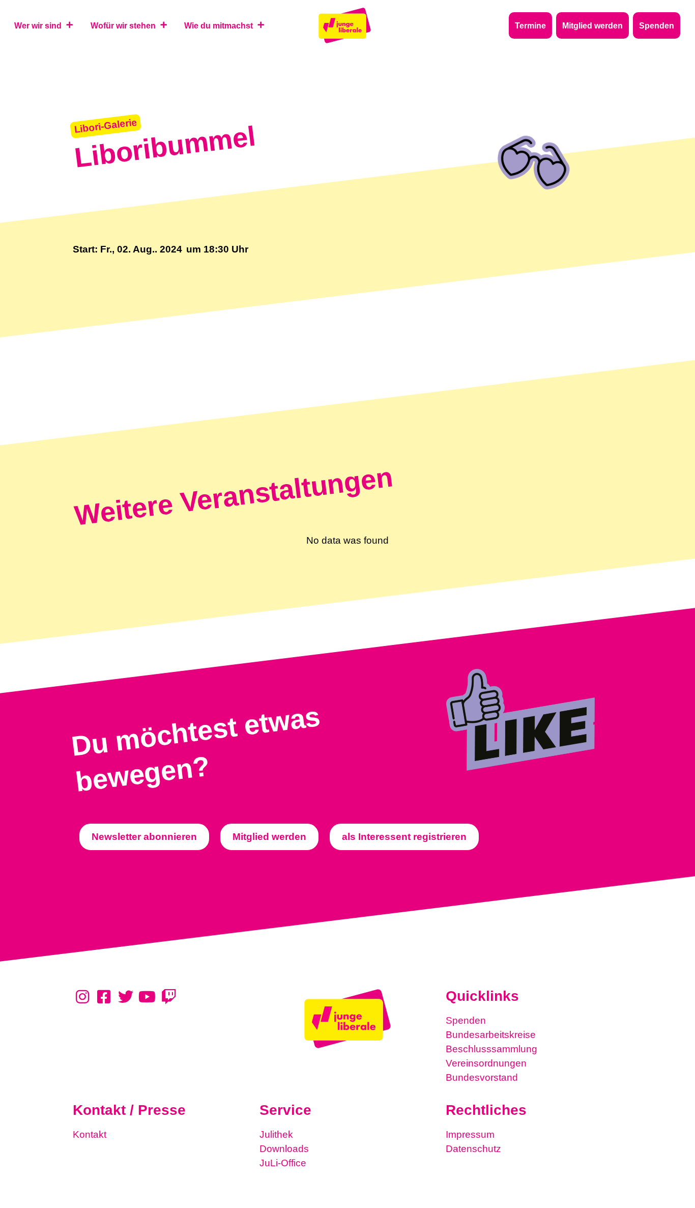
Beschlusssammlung (491, 1049)
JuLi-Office (282, 1163)
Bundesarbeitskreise (491, 1034)
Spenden (466, 1020)
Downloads (284, 1148)
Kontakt (89, 1134)
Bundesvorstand (482, 1077)
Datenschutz (473, 1148)
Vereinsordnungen (486, 1063)
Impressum (470, 1134)
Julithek (276, 1134)
